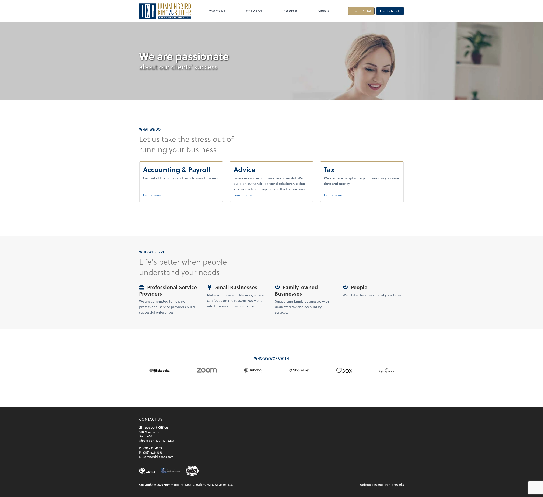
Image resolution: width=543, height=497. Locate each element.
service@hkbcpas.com (158, 456)
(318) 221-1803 (152, 448)
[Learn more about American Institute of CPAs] (147, 471)
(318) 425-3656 (152, 452)
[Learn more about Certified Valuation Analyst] (192, 470)
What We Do (216, 10)
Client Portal (361, 10)
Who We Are (254, 10)
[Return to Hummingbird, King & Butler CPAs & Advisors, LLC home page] (165, 11)
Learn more (168, 194)
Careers (323, 10)
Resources (290, 10)
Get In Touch (390, 10)
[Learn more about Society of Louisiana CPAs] (170, 471)
